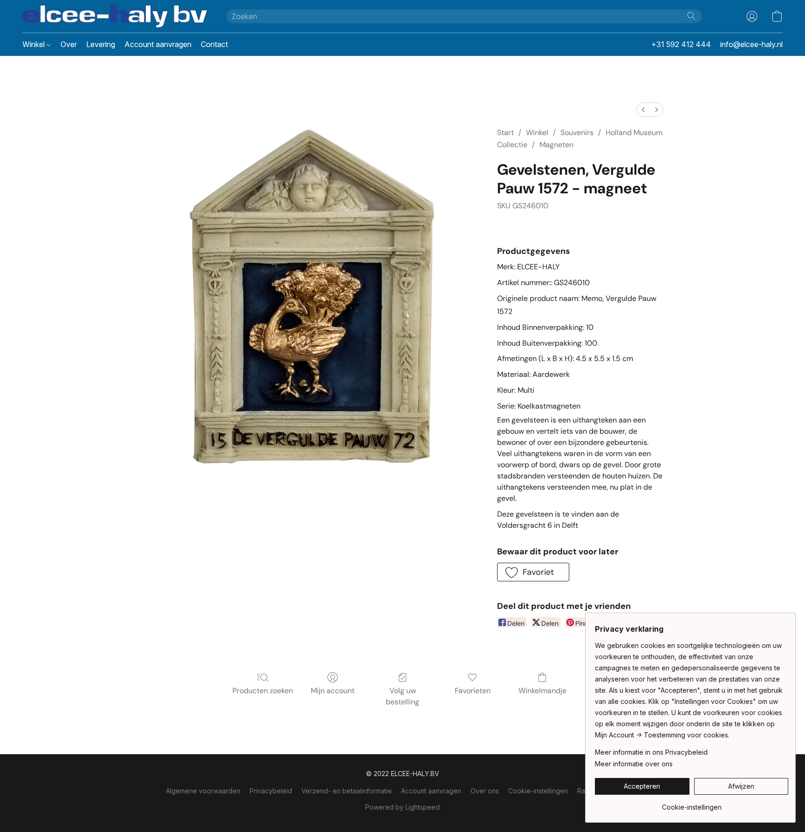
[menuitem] (643, 109)
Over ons (485, 791)
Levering (100, 44)
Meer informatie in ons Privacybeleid (651, 752)
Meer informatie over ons (634, 764)
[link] (691, 804)
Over (69, 44)
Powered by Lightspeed (402, 807)
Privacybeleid (271, 791)
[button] (115, 16)
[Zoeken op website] (691, 15)
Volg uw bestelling (402, 696)
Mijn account (333, 691)
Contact (214, 44)
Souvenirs (577, 132)
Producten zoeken (262, 691)
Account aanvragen (157, 44)
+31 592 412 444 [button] (681, 44)
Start (505, 132)
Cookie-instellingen (538, 791)
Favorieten (473, 691)
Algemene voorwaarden (203, 791)
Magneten (556, 145)
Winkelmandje (542, 691)
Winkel (34, 44)
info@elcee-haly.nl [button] (751, 44)
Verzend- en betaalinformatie (346, 791)
